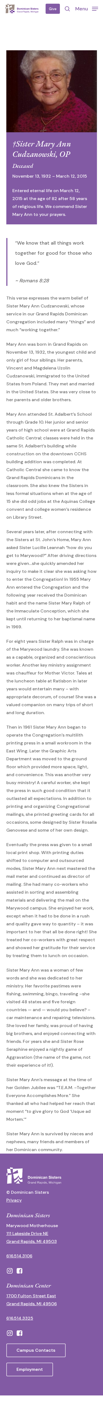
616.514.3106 (19, 1256)
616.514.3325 (19, 1318)
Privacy (14, 1200)
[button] (86, 8)
